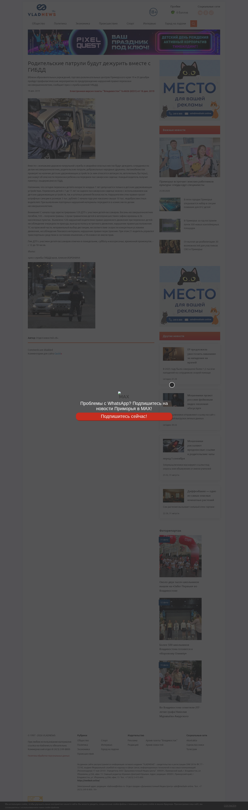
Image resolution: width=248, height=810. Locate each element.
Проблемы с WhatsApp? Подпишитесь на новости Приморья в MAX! (124, 406)
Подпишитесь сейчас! (124, 416)
